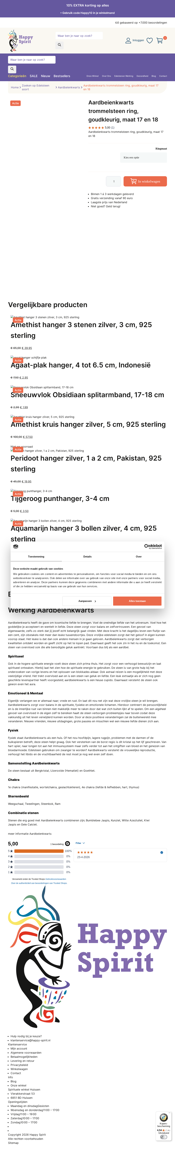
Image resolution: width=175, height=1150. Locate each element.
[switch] (163, 1137)
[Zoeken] (59, 45)
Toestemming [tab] (36, 556)
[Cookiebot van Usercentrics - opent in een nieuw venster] (147, 546)
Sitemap (13, 1143)
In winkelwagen (149, 181)
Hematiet (72, 770)
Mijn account (19, 1048)
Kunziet (115, 820)
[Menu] (169, 1114)
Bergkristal (42, 770)
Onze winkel (18, 1085)
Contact (16, 1073)
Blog (13, 1081)
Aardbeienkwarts (69, 87)
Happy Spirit (38, 1134)
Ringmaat (161, 148)
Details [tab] (87, 556)
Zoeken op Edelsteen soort (35, 87)
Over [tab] (139, 556)
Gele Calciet (29, 824)
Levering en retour (22, 1060)
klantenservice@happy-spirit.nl (30, 1040)
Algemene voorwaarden (26, 1052)
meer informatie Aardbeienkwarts (29, 833)
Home (15, 87)
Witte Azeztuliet (132, 820)
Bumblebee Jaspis (97, 820)
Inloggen (138, 40)
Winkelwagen (19, 1069)
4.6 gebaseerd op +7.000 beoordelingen (141, 22)
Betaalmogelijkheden (24, 1056)
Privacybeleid (19, 1065)
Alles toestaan (137, 601)
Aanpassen (85, 601)
